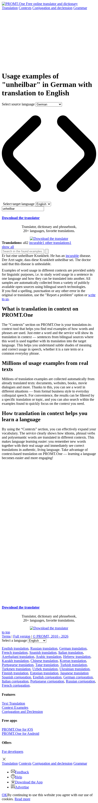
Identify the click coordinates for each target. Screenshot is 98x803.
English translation (15, 648)
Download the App (29, 782)
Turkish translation (73, 665)
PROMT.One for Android (20, 733)
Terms (6, 636)
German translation (73, 648)
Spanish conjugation (16, 677)
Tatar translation (46, 665)
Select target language (18, 204)
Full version (21, 636)
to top (6, 632)
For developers (12, 751)
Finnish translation (15, 673)
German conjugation (78, 677)
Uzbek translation (45, 669)
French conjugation (16, 685)
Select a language (14, 640)
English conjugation (47, 677)
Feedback (22, 772)
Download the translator (21, 218)
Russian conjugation (80, 681)
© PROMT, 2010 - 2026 (50, 636)
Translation (10, 8)
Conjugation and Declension (22, 712)
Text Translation (13, 703)
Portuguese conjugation (47, 681)
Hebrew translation (76, 657)
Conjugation (52, 8)
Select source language (18, 104)
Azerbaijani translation (18, 657)
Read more (22, 799)
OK (4, 795)
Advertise (22, 787)
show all (8, 247)
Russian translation (43, 648)
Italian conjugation (15, 681)
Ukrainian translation (74, 669)
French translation (15, 652)
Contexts (25, 8)
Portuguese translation (18, 665)
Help (18, 777)
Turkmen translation (16, 669)
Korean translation (73, 661)
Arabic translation (48, 657)
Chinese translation (44, 661)
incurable (72, 256)
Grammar (80, 8)
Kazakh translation (15, 661)
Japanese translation (74, 673)
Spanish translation (43, 652)
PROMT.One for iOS (17, 729)
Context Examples (15, 707)
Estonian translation (44, 673)
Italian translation (70, 652)
